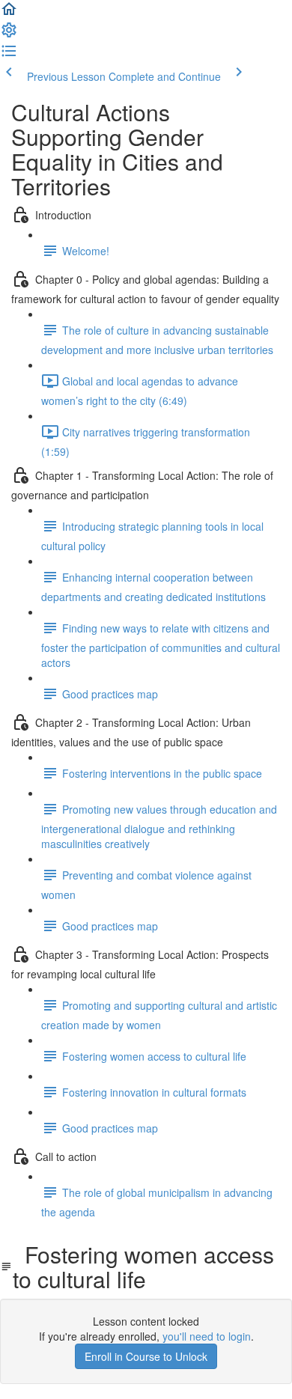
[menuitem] (9, 34)
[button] (9, 13)
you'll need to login (206, 1336)
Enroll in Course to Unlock (146, 1356)
